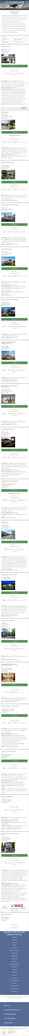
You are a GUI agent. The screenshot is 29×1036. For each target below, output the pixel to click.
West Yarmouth (14, 988)
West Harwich (14, 985)
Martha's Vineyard (14, 950)
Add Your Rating (14, 70)
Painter (14, 969)
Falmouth (14, 942)
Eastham (14, 937)
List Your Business (9, 1018)
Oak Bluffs (14, 966)
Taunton (14, 983)
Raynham (14, 975)
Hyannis (14, 947)
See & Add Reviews (14, 139)
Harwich (14, 945)
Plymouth (14, 972)
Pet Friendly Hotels (10, 1014)
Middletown (14, 956)
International (8, 1022)
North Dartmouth (14, 964)
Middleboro (14, 953)
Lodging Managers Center (12, 1010)
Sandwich (14, 977)
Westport (14, 991)
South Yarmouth (14, 980)
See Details (14, 66)
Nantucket (14, 958)
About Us (6, 1005)
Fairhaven (14, 939)
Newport (14, 961)
